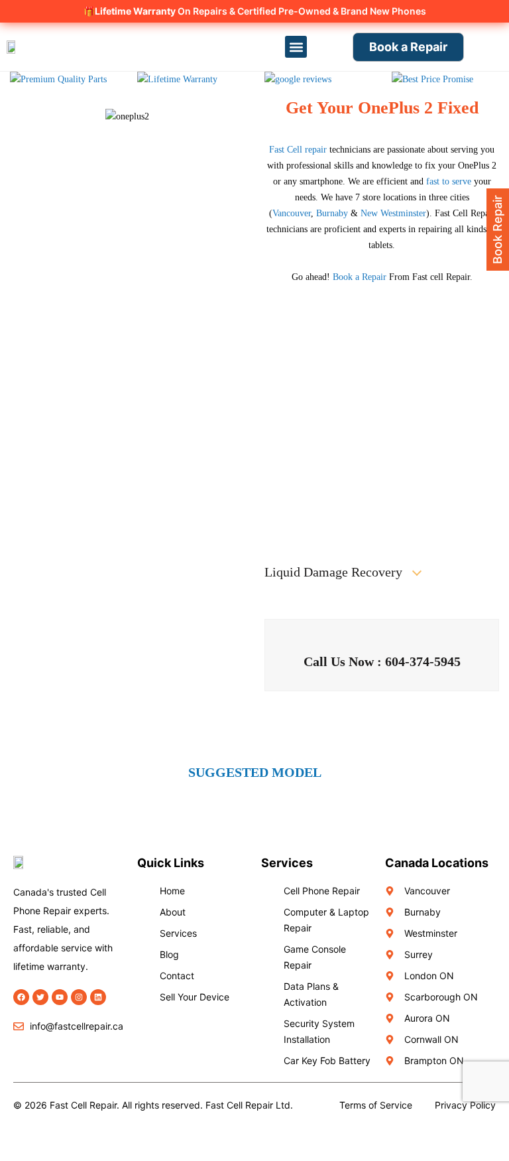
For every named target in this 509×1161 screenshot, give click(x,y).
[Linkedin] (98, 997)
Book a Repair (359, 277)
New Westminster (393, 213)
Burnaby (332, 213)
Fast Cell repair (298, 150)
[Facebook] (21, 997)
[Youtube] (60, 997)
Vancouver (291, 213)
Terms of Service (375, 1105)
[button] (296, 47)
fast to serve (447, 181)
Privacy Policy (465, 1105)
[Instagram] (79, 997)
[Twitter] (40, 997)
